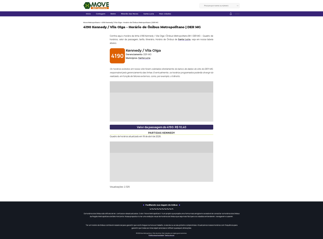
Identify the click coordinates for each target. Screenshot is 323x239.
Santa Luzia (184, 39)
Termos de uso (169, 235)
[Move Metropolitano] (96, 5)
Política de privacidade (156, 235)
